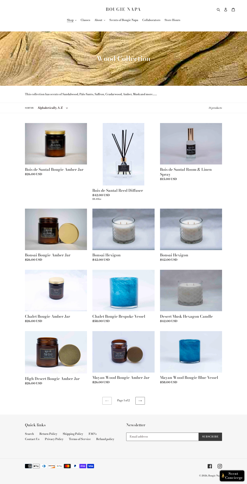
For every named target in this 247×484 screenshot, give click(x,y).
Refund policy (105, 439)
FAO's (93, 434)
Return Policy (48, 434)
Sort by (29, 108)
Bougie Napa (123, 9)
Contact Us (32, 439)
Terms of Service (80, 439)
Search (29, 434)
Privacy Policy (54, 439)
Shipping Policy (73, 434)
